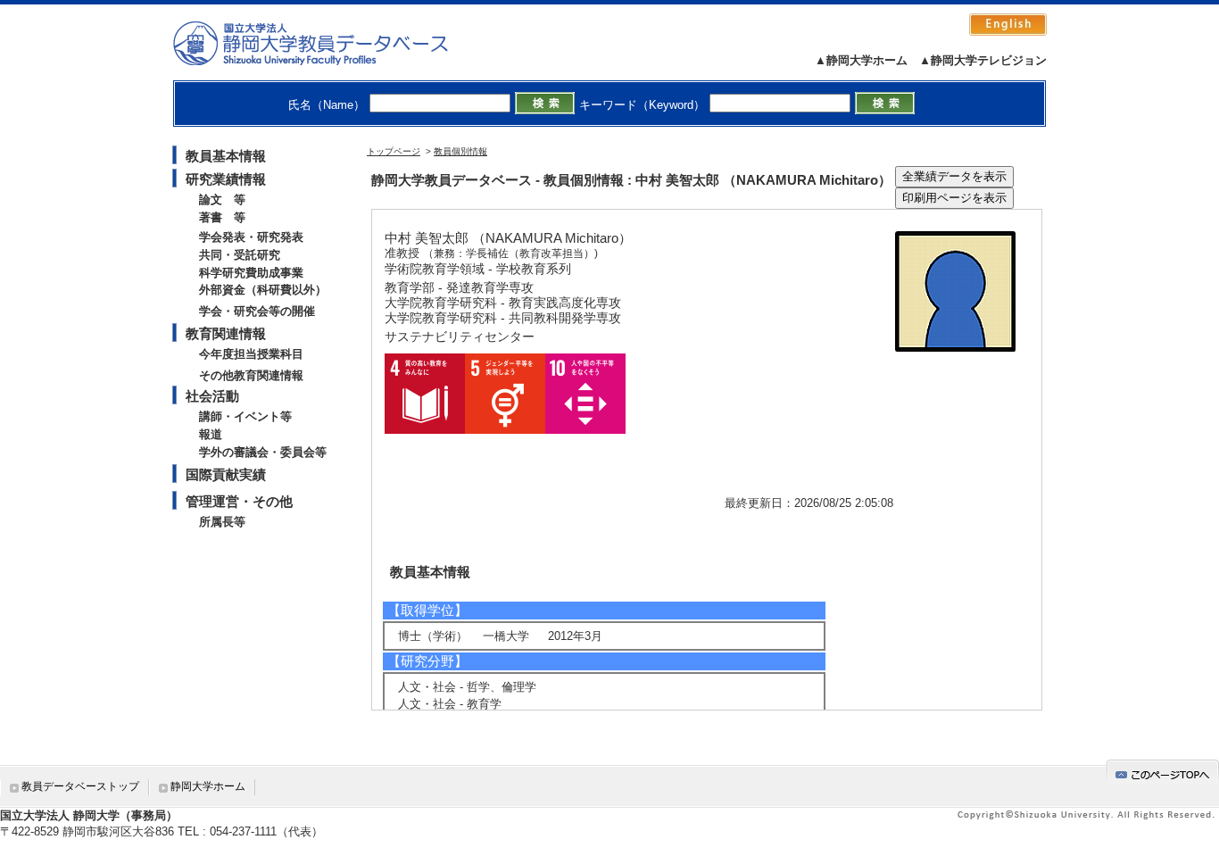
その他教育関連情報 (251, 375)
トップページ (393, 151)
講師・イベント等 (245, 416)
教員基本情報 (226, 155)
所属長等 (222, 521)
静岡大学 (328, 43)
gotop (1163, 772)
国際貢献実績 (226, 474)
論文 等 (222, 199)
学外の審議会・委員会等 (263, 452)
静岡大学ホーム (207, 786)
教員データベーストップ (80, 786)
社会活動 (212, 395)
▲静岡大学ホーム (861, 60)
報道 (210, 434)
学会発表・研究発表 (251, 237)
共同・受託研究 (239, 255)
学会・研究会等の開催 (257, 311)
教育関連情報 (226, 333)
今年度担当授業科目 (251, 354)
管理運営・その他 (239, 501)
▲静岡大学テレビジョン (983, 60)
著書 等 (222, 217)
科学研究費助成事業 (251, 272)
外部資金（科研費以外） (263, 289)
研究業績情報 (226, 179)
